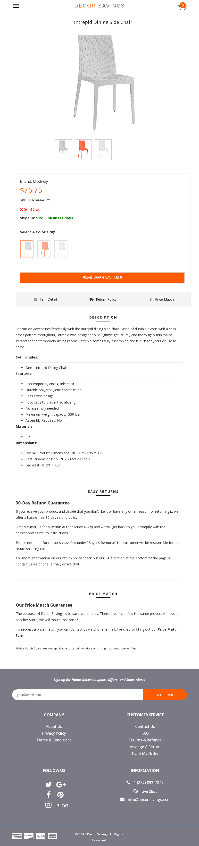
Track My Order (145, 753)
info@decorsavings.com (149, 799)
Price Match (164, 299)
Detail (48, 299)
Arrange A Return (145, 746)
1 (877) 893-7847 (148, 782)
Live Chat (149, 791)
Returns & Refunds (145, 740)
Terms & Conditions (54, 740)
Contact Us (145, 726)
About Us (54, 726)
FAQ (145, 733)
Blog (60, 805)
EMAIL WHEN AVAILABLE (102, 278)
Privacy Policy (54, 733)
